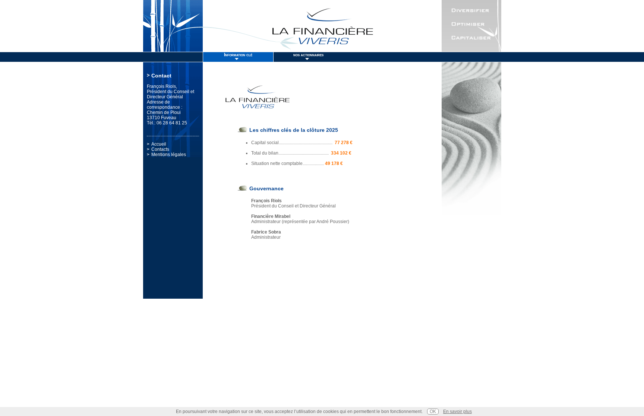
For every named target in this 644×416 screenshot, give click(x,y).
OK (433, 411)
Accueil (158, 144)
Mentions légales (168, 154)
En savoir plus (457, 411)
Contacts (160, 149)
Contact (161, 76)
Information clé (238, 54)
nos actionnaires (308, 54)
